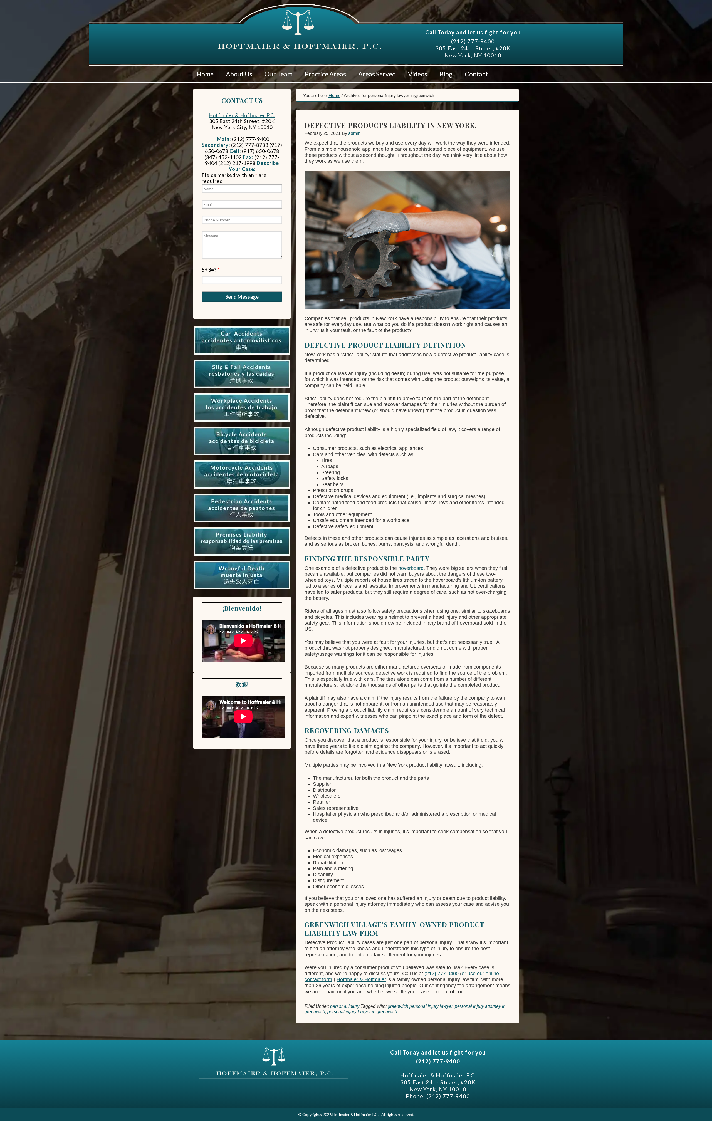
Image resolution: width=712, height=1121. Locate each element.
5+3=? (211, 270)
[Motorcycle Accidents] (242, 489)
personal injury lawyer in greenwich (362, 1011)
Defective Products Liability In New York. (391, 125)
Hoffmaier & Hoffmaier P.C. (246, 33)
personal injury (344, 1006)
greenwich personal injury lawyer (420, 1006)
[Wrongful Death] (242, 589)
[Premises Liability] (242, 556)
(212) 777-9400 (473, 41)
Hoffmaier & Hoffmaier (361, 979)
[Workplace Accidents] (242, 422)
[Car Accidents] (242, 355)
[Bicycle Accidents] (242, 455)
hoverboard (411, 568)
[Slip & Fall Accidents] (242, 388)
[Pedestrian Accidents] (242, 522)
